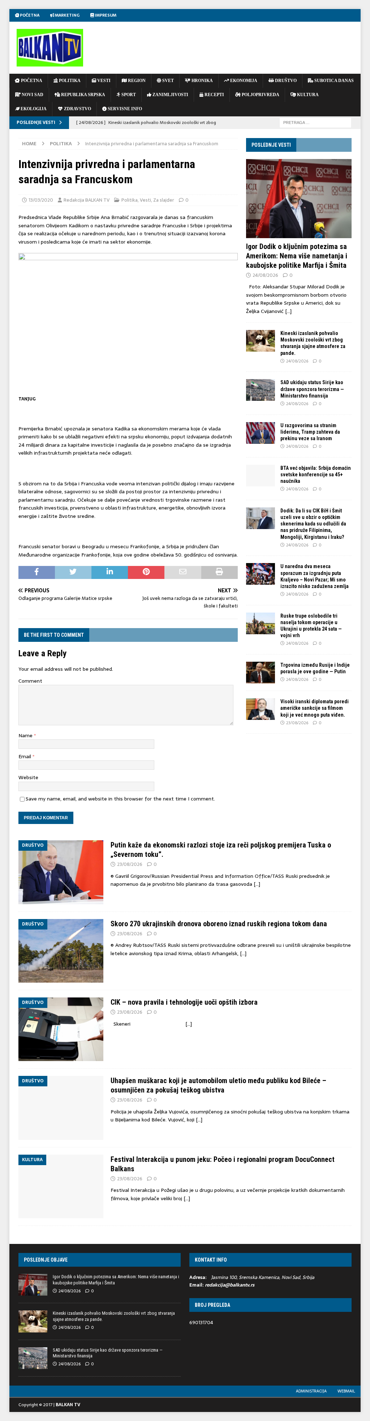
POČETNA (31, 80)
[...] (288, 311)
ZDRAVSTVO (77, 108)
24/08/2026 (265, 275)
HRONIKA (201, 80)
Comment (30, 681)
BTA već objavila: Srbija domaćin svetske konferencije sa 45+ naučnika (315, 474)
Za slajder (163, 200)
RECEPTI (213, 94)
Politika (129, 200)
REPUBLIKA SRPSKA (82, 94)
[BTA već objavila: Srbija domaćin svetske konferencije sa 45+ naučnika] (260, 475)
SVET (167, 80)
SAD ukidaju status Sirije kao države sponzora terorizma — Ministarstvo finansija (312, 388)
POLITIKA (69, 80)
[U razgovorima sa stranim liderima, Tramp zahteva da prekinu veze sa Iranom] (260, 433)
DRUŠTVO (285, 80)
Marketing (66, 15)
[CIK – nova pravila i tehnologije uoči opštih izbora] (60, 1029)
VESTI (103, 80)
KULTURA (307, 94)
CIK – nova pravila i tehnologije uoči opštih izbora (184, 1002)
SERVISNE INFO (124, 108)
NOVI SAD (32, 94)
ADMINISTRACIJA (311, 1391)
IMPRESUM (105, 15)
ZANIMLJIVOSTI (169, 94)
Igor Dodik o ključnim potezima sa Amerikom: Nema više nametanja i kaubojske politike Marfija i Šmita (296, 256)
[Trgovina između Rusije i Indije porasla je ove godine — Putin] (260, 672)
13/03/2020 (41, 200)
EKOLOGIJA (33, 108)
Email (25, 756)
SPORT (128, 94)
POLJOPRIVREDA (260, 94)
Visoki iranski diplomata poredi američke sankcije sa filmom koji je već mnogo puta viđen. (314, 708)
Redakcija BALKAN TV (86, 200)
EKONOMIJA (243, 80)
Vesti (145, 200)
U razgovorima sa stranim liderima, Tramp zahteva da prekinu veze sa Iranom (310, 431)
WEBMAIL (346, 1391)
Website (28, 777)
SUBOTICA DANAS (333, 80)
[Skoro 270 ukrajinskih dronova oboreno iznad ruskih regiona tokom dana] (60, 951)
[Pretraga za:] (315, 122)
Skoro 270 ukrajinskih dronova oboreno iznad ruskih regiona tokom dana (219, 923)
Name (26, 735)
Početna (29, 15)
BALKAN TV (68, 1404)
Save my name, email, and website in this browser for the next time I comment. (120, 799)
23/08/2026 (297, 723)
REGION (136, 80)
